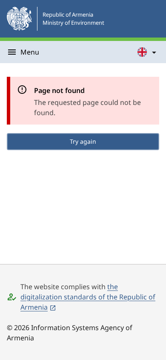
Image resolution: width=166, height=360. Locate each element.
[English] (147, 52)
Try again (83, 141)
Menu (29, 52)
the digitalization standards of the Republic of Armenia (87, 297)
